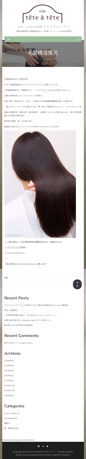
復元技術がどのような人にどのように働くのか (26, 264)
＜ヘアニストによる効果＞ (15, 247)
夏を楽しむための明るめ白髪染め (18, 325)
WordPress (65, 455)
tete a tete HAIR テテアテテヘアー (45, 27)
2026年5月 (9, 370)
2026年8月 (9, 360)
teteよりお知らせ (11, 413)
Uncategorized (10, 418)
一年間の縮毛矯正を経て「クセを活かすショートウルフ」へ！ (30, 315)
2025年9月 (9, 395)
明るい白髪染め (11, 310)
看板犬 (7, 423)
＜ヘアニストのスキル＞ (14, 253)
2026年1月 (9, 380)
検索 (6, 278)
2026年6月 (9, 365)
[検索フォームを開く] (78, 39)
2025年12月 (9, 385)
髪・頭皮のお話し (11, 428)
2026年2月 (9, 375)
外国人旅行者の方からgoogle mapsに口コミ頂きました (27, 320)
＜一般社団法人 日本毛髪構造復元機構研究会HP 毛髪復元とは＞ (34, 242)
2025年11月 (9, 390)
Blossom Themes (44, 455)
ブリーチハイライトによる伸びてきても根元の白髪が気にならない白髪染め (36, 305)
